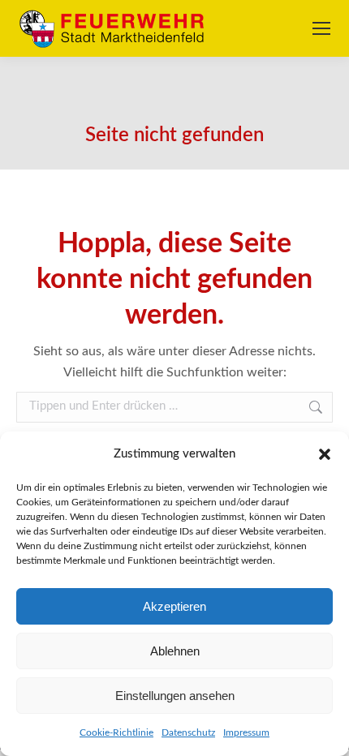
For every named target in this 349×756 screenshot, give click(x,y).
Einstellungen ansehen (175, 695)
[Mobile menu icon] (321, 28)
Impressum (246, 732)
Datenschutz (188, 732)
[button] (325, 454)
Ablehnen (175, 651)
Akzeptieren (174, 606)
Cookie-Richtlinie (116, 732)
